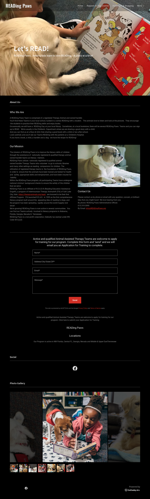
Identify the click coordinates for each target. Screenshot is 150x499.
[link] (39, 7)
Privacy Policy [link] (82, 308)
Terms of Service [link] (95, 308)
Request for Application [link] (98, 6)
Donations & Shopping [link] (123, 6)
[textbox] (74, 253)
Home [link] (80, 6)
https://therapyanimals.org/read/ (32, 194)
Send (75, 300)
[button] (140, 5)
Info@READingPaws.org (96, 208)
